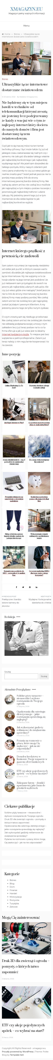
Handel (13, 893)
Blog (12, 883)
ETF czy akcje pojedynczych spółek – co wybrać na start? (32, 772)
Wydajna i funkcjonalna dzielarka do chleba (40, 601)
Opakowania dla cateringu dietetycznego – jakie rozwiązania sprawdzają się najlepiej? (31, 715)
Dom (12, 887)
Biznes (5, 79)
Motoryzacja (16, 897)
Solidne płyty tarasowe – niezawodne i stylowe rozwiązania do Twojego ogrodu (30, 699)
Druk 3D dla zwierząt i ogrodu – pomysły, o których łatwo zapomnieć (26, 966)
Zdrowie (14, 906)
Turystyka (14, 903)
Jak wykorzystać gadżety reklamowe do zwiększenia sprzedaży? (31, 730)
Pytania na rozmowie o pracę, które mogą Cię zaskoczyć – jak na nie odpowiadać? (29, 744)
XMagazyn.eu (26, 9)
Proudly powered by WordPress (18, 1051)
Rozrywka (14, 900)
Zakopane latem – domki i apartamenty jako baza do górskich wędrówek (31, 785)
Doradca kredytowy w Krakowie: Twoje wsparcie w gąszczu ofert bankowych (32, 759)
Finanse (13, 890)
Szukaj (8, 672)
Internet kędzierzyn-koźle (15, 334)
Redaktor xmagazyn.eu (29, 97)
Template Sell (17, 1055)
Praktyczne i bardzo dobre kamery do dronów (11, 602)
